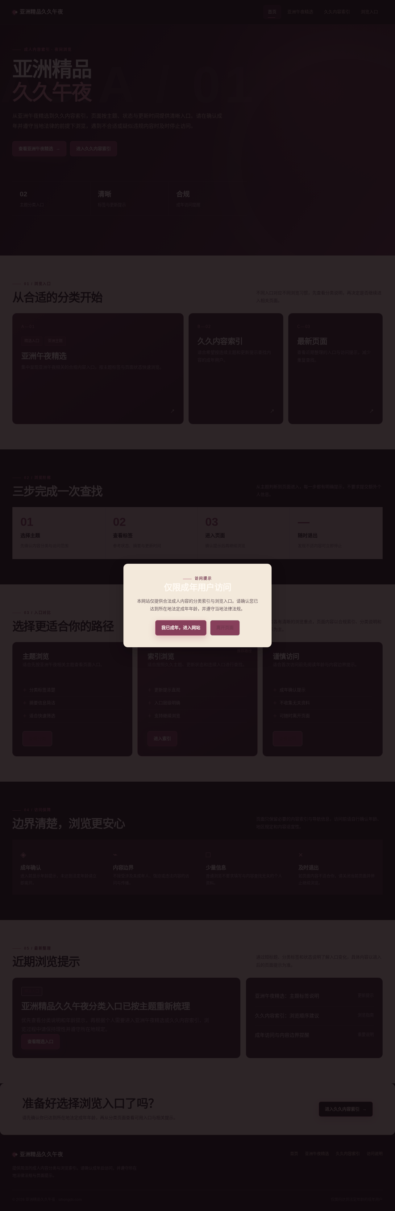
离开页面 (225, 627)
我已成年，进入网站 (180, 627)
